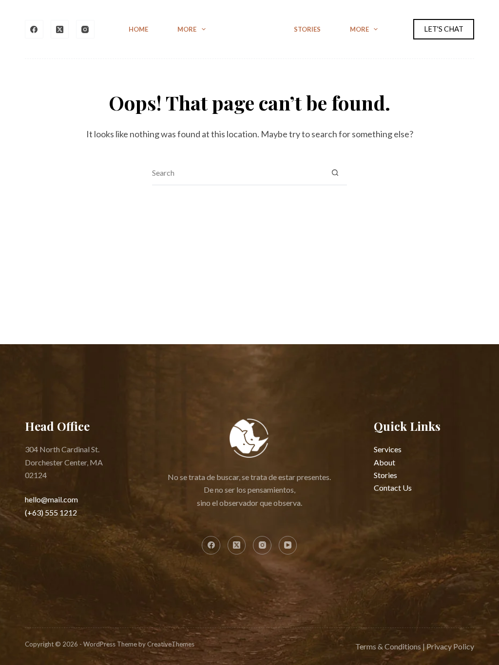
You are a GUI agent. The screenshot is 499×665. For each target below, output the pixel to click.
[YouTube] (288, 545)
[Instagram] (85, 29)
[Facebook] (34, 29)
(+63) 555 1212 (51, 512)
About (384, 462)
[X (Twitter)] (60, 29)
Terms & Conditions (388, 646)
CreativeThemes (170, 644)
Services (388, 449)
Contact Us (393, 487)
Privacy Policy (450, 646)
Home (138, 29)
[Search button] (335, 173)
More (186, 29)
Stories (307, 29)
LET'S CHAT (443, 28)
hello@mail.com (51, 499)
